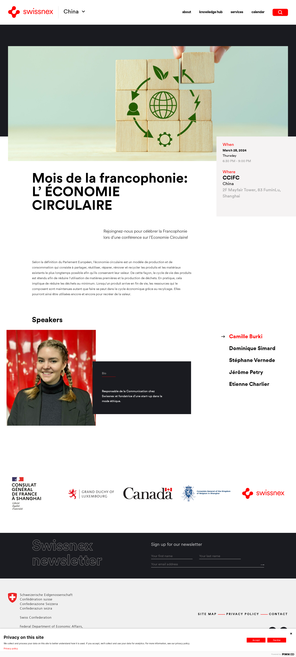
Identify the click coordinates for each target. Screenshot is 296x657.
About (186, 12)
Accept (256, 640)
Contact (278, 614)
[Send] (262, 564)
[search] (280, 12)
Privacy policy (11, 648)
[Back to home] (30, 12)
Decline (276, 640)
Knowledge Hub (210, 12)
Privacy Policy (242, 614)
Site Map (207, 614)
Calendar (257, 12)
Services (237, 12)
